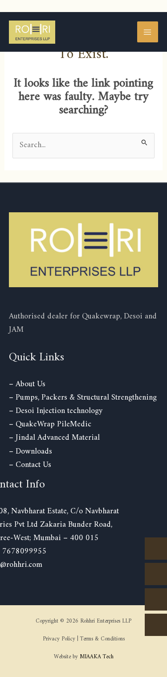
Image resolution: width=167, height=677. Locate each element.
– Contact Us (30, 465)
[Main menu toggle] (147, 31)
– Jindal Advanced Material (54, 437)
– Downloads (30, 451)
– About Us (27, 384)
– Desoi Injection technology (55, 411)
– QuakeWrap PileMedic (50, 424)
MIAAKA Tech (97, 657)
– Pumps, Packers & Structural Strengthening (83, 397)
